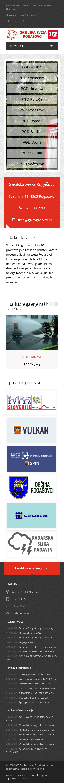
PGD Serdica (32, 132)
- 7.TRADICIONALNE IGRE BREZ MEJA (30, 693)
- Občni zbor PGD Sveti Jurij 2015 (28, 697)
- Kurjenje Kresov (20, 642)
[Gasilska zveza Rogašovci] (32, 34)
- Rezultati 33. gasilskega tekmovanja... (31, 628)
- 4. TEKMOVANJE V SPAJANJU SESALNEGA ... (26, 750)
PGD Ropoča (32, 121)
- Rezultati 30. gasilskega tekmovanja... (31, 651)
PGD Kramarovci (32, 78)
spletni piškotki (37, 768)
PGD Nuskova (32, 89)
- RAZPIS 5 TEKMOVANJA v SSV (27, 739)
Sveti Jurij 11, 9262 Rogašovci (26, 592)
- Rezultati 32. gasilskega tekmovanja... (31, 637)
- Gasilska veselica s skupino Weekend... (31, 688)
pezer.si (23, 768)
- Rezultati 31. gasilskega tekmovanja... (31, 647)
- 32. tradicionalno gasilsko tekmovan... (31, 725)
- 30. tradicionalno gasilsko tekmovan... (31, 734)
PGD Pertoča (32, 99)
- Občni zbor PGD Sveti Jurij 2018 (28, 683)
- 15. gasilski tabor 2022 (23, 632)
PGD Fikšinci (32, 67)
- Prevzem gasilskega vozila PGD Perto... (31, 679)
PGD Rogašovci (32, 110)
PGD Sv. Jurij (32, 153)
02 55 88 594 (20, 605)
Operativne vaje (32, 356)
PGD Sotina (32, 142)
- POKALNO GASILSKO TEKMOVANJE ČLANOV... (29, 719)
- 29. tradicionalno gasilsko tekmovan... (31, 744)
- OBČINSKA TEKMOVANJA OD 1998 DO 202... (31, 658)
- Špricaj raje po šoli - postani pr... (28, 702)
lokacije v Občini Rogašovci (23, 15)
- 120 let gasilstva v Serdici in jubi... (29, 674)
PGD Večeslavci (32, 164)
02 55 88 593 (20, 599)
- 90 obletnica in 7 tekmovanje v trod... (30, 729)
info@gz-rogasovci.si (34, 220)
